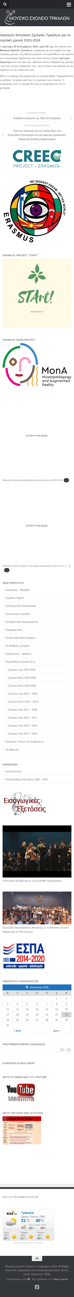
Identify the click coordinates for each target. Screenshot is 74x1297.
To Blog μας (12, 749)
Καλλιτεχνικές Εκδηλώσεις (21, 605)
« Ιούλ (17, 1030)
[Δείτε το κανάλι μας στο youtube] (20, 1100)
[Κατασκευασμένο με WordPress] (29, 1279)
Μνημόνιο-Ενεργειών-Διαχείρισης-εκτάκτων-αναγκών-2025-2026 (32, 480)
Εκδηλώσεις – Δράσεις (18, 653)
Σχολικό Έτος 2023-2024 (22, 685)
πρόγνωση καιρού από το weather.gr (28, 1243)
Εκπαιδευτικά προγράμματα (22, 621)
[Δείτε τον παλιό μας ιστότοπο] (22, 1143)
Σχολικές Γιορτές (15, 597)
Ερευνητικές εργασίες (18, 613)
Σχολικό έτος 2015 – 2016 (22, 725)
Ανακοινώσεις (14, 771)
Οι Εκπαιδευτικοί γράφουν (21, 637)
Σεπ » (56, 1030)
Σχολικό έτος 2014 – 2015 (22, 733)
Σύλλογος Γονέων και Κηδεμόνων (25, 741)
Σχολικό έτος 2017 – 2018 (22, 709)
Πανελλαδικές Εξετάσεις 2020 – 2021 (27, 779)
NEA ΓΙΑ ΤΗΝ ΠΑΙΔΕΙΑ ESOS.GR (20, 1197)
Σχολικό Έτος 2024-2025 (22, 677)
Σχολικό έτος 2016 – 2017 (22, 717)
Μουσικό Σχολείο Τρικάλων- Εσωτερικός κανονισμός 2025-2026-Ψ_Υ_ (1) (37, 566)
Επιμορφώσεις (14, 629)
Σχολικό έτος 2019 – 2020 (22, 693)
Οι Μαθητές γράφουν (18, 645)
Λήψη (66, 480)
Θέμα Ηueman (61, 1279)
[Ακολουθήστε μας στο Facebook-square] (37, 1287)
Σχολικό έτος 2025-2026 (21, 669)
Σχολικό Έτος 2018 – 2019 (23, 701)
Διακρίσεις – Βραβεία (18, 589)
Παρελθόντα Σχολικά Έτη (20, 661)
